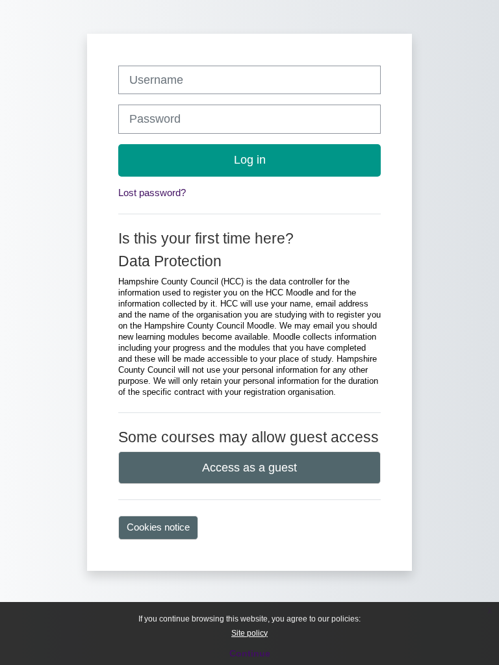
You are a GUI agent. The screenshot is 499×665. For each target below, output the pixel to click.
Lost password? (152, 192)
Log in (250, 159)
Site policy (249, 633)
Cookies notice (158, 527)
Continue (249, 653)
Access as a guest (249, 467)
